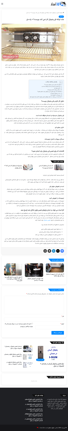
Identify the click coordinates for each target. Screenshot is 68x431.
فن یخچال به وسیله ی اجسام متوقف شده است (51, 86)
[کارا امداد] (59, 4)
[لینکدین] (53, 251)
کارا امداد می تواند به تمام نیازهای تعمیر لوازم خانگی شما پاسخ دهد (45, 97)
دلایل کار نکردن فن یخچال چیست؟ (52, 84)
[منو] (2, 5)
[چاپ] (45, 251)
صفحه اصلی (60, 13)
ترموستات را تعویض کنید (55, 95)
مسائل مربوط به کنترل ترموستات (53, 90)
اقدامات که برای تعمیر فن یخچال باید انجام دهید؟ (49, 91)
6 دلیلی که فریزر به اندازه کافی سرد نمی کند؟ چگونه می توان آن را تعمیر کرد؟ (13, 279)
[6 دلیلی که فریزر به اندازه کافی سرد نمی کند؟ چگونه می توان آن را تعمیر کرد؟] (13, 269)
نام (63, 316)
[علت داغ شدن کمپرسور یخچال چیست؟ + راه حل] (34, 270)
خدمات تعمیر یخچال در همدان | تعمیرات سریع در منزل (13, 347)
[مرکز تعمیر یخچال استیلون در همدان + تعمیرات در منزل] (28, 364)
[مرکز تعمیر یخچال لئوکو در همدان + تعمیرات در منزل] (28, 357)
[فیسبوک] (62, 251)
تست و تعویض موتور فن (55, 93)
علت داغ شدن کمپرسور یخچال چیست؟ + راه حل (35, 279)
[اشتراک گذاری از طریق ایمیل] (49, 251)
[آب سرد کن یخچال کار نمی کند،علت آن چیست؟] (59, 167)
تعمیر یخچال (47, 220)
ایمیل (62, 324)
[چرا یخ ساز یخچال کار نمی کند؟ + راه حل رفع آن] (28, 167)
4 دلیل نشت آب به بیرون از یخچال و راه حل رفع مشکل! (55, 275)
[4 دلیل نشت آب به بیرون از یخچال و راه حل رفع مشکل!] (55, 267)
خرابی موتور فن (57, 88)
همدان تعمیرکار (34, 381)
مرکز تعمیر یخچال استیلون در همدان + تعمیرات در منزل (14, 363)
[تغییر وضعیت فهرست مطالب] (60, 82)
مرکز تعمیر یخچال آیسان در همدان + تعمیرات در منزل (52, 365)
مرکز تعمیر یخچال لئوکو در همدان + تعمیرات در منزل (13, 355)
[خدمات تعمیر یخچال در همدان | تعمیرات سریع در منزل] (28, 349)
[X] (58, 251)
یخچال (54, 13)
